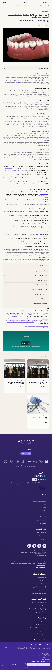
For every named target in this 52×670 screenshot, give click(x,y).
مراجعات (44, 507)
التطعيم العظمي (20, 170)
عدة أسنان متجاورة (44, 194)
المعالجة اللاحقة (19, 184)
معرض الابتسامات (26, 254)
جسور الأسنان (23, 127)
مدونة (44, 514)
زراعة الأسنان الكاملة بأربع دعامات (37, 628)
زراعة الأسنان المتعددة (40, 624)
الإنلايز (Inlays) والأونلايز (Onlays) (37, 609)
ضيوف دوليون (42, 536)
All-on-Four (41, 201)
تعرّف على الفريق (8, 168)
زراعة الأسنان (35, 74)
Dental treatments (30, 311)
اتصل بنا (44, 498)
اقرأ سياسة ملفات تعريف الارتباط (45, 659)
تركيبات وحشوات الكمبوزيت (39, 587)
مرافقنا (44, 511)
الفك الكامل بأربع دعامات (42, 200)
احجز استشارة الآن (26, 343)
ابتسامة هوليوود (42, 577)
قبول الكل (38, 665)
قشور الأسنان (42, 581)
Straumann (17, 82)
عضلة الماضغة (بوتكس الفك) (39, 593)
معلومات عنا (43, 523)
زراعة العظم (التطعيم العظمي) (38, 631)
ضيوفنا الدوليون (41, 257)
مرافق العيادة (11, 254)
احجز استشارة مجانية (44, 259)
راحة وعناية (43, 539)
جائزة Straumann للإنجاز (31, 251)
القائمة (4, 2)
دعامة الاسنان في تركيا (40, 612)
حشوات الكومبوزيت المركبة (39, 602)
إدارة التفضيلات (26, 668)
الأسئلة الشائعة (42, 517)
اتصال (34, 479)
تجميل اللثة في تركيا (41, 590)
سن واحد (46, 192)
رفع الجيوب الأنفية (12, 170)
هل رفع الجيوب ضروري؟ (32, 172)
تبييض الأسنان (42, 584)
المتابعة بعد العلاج (41, 532)
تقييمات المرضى (17, 254)
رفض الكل (14, 665)
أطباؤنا (44, 504)
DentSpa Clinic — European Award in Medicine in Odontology (36, 327)
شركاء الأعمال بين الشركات (39, 501)
